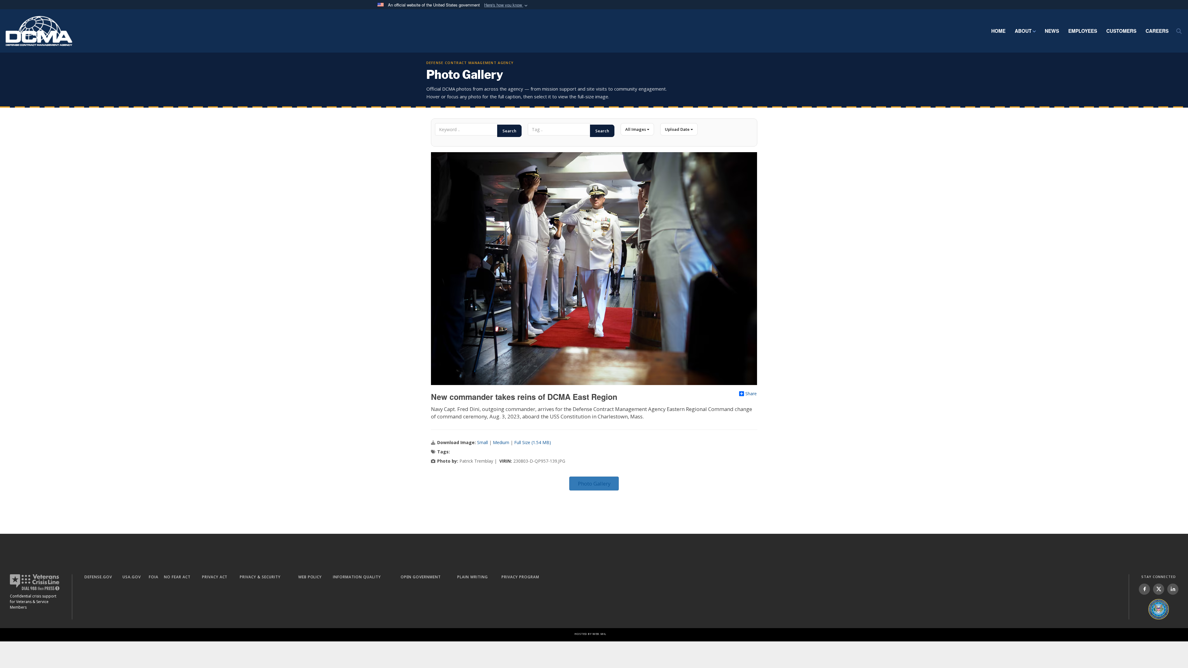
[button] (506, 5)
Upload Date (678, 129)
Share (751, 393)
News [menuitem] (1052, 31)
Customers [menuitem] (1121, 31)
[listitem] (1144, 589)
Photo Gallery (594, 483)
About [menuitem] (1023, 31)
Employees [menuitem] (1082, 31)
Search (509, 131)
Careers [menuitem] (1157, 31)
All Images (636, 129)
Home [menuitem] (998, 31)
